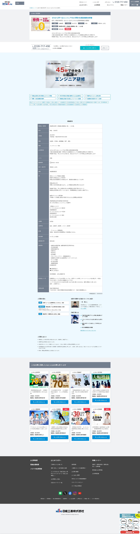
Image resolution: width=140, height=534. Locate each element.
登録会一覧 (86, 498)
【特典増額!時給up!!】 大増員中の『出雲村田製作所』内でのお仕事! (38, 391)
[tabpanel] (39, 388)
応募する (90, 48)
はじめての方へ (83, 5)
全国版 (17, 3)
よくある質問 (72, 498)
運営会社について (83, 2)
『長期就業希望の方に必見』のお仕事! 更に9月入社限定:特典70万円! (80, 391)
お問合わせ (79, 498)
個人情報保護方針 (57, 498)
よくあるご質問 (96, 2)
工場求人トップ (32, 8)
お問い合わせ (107, 2)
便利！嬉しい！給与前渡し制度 (59, 468)
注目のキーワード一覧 (56, 482)
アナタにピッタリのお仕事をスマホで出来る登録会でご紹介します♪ (38, 428)
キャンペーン (110, 5)
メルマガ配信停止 (95, 498)
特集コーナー (124, 5)
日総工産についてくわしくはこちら (88, 330)
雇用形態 (74, 464)
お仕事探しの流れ (55, 479)
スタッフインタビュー (77, 482)
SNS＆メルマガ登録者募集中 (79, 478)
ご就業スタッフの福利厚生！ (79, 468)
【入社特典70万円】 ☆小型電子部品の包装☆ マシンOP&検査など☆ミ (59, 391)
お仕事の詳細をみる (40, 402)
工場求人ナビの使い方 (56, 464)
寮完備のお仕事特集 (97, 470)
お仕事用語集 (95, 473)
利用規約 (49, 498)
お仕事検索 (97, 5)
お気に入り (134, 4)
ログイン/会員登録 (135, 1)
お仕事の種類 (75, 471)
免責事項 (65, 498)
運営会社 (43, 498)
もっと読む (83, 308)
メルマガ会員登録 (36, 469)
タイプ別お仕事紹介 (77, 486)
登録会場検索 (34, 464)
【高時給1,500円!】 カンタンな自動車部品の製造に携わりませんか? (80, 428)
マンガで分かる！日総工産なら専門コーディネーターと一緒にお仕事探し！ (59, 473)
